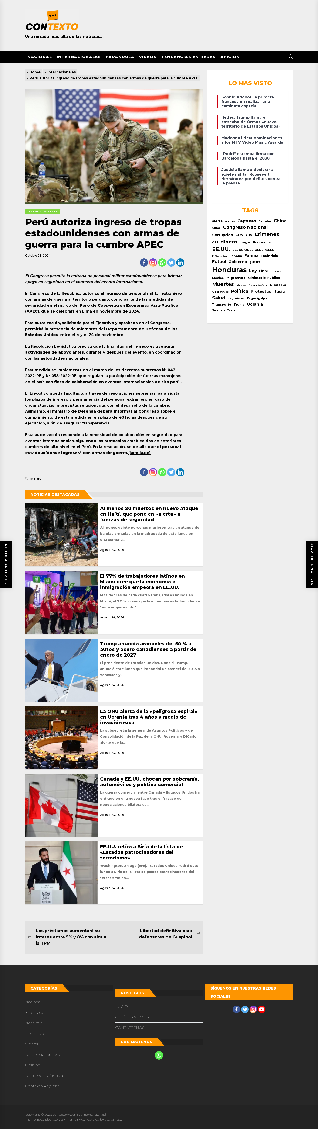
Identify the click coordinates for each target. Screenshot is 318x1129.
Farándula (120, 57)
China (280, 220)
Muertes (223, 284)
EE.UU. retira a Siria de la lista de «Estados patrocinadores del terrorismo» (141, 852)
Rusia (279, 291)
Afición (230, 57)
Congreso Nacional (245, 227)
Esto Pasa (34, 1012)
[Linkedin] (180, 262)
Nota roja (34, 1023)
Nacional (39, 57)
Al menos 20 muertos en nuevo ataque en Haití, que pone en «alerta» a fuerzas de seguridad (149, 514)
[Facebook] (144, 262)
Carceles (264, 221)
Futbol (219, 261)
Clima (216, 227)
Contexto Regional (43, 1086)
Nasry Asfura (258, 285)
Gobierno (237, 261)
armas (230, 221)
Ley (253, 270)
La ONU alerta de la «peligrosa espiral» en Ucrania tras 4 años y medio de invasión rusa (148, 717)
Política (239, 291)
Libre (263, 271)
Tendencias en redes (188, 57)
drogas (245, 242)
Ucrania (255, 304)
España (236, 256)
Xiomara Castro (224, 310)
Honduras (229, 270)
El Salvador (219, 256)
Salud (218, 298)
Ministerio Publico (264, 278)
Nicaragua (278, 285)
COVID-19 (243, 235)
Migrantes (235, 277)
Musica (241, 285)
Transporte (221, 304)
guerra (254, 262)
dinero (228, 242)
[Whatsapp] (162, 262)
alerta (217, 221)
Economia (262, 242)
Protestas (261, 291)
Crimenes (267, 234)
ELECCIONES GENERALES (253, 250)
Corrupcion (222, 235)
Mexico (218, 278)
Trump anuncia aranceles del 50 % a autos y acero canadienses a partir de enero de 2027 (148, 649)
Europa (251, 256)
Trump (239, 304)
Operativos (220, 291)
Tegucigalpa (257, 298)
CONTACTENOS (130, 1027)
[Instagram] (153, 262)
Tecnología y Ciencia (44, 1075)
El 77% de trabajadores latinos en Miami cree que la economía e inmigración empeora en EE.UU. (142, 581)
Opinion (32, 1065)
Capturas (246, 221)
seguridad (235, 298)
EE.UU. (221, 249)
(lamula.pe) (139, 453)
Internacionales (79, 57)
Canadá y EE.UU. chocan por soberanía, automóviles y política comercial (149, 781)
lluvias (276, 271)
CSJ (215, 242)
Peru (37, 478)
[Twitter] (171, 262)
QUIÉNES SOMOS (132, 1017)
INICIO (121, 1006)
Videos (147, 57)
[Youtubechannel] (261, 1009)
